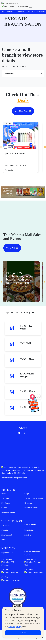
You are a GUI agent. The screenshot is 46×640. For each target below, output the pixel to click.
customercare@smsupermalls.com (14, 478)
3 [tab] (19, 176)
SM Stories (5, 526)
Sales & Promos (30, 525)
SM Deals (5, 498)
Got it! (23, 633)
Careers (4, 508)
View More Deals (21, 111)
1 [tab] (15, 176)
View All (10, 248)
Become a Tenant (30, 508)
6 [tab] (26, 176)
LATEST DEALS (20, 12)
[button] (14, 6)
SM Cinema (5, 503)
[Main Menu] (30, 6)
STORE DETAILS (7, 12)
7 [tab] (29, 176)
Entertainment (6, 535)
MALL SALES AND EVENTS (36, 12)
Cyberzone (28, 503)
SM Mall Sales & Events (33, 498)
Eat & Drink (29, 530)
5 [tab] (24, 176)
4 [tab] (22, 176)
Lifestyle (27, 535)
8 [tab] (31, 176)
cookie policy (14, 626)
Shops (26, 494)
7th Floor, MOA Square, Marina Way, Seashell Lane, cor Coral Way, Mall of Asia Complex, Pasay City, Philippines (22, 470)
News (3, 540)
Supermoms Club (7, 553)
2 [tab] (17, 176)
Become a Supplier (8, 512)
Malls (3, 494)
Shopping (5, 530)
